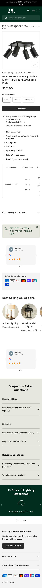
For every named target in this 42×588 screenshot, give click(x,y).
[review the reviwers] (10, 255)
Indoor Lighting (11, 323)
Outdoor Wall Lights (29, 325)
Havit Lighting (7, 73)
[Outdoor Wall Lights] (29, 312)
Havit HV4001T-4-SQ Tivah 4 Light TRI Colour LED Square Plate (20, 27)
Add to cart (21, 109)
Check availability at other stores (18, 125)
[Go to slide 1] (19, 266)
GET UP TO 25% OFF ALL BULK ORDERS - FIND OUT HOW (21, 231)
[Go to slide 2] (21, 370)
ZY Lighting (11, 582)
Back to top (21, 520)
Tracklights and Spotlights (17, 25)
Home (4, 25)
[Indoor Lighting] (10, 312)
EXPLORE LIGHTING (13, 546)
